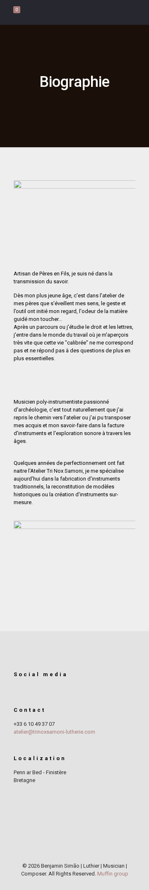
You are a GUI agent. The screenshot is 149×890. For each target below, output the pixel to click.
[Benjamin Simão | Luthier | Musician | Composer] (74, 12)
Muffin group (112, 874)
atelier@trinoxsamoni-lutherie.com (54, 732)
